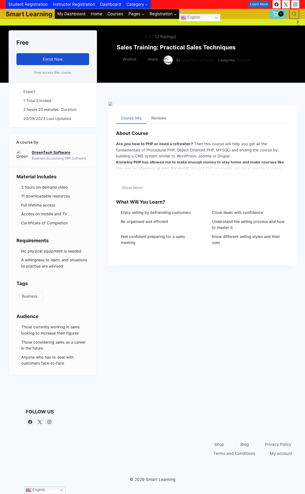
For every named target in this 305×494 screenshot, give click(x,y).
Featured (244, 60)
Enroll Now (53, 59)
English (193, 17)
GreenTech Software (197, 60)
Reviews (158, 118)
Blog (244, 444)
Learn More (259, 4)
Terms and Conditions (234, 453)
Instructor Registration (74, 4)
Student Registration (28, 4)
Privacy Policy (278, 444)
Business (29, 296)
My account (281, 453)
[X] (286, 4)
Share (153, 59)
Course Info (131, 118)
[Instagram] (295, 4)
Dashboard (110, 4)
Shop (219, 444)
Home (96, 13)
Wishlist (130, 59)
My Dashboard (71, 13)
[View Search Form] (294, 14)
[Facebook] (277, 4)
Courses (115, 13)
